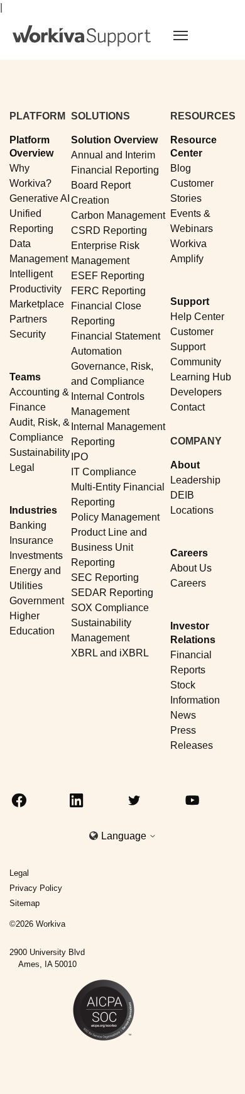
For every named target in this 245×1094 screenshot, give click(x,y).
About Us (191, 568)
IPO (79, 456)
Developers (196, 392)
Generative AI (39, 198)
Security (27, 334)
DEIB (182, 495)
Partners (28, 319)
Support (189, 301)
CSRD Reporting (109, 230)
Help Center (197, 316)
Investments (36, 555)
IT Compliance (103, 472)
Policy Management (115, 517)
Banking (27, 525)
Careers (189, 553)
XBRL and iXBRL (110, 653)
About (185, 465)
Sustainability (39, 452)
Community (195, 361)
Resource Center (193, 146)
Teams (25, 377)
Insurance (31, 540)
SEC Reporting (105, 577)
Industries (33, 510)
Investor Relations (192, 632)
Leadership (195, 480)
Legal (22, 467)
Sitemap (24, 903)
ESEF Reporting (107, 275)
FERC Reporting (108, 290)
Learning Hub (200, 377)
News (183, 715)
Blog (180, 168)
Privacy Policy (35, 888)
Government (36, 600)
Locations (192, 510)
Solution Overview (114, 140)
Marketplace (36, 304)
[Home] (82, 36)
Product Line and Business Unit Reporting (109, 547)
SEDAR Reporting (112, 592)
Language (125, 836)
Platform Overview (31, 146)
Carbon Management (118, 215)
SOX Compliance (110, 607)
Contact (187, 407)
